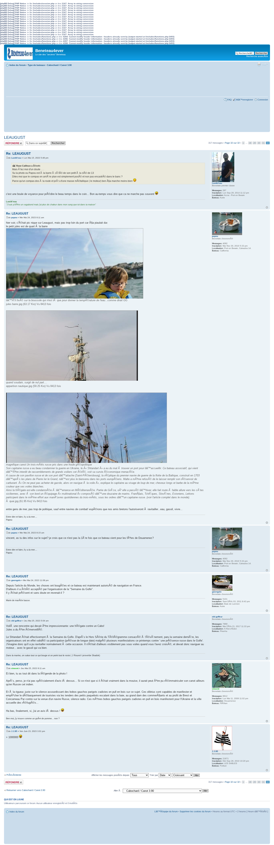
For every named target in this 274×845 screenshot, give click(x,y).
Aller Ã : (117, 790)
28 (250, 143)
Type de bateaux (36, 65)
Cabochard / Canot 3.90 (59, 65)
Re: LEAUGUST (18, 153)
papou (14, 217)
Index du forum (17, 65)
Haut (267, 207)
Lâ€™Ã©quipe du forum (166, 811)
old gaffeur (16, 621)
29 (254, 143)
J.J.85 (14, 731)
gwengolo (16, 580)
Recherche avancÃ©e (257, 56)
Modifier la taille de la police (265, 64)
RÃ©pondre (9, 142)
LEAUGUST (14, 137)
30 (259, 143)
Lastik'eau (16, 158)
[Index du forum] (20, 52)
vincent (14, 668)
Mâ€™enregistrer (244, 99)
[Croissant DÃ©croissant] (186, 775)
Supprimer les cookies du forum (195, 811)
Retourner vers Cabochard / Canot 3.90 (25, 790)
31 (263, 143)
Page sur (232, 143)
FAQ (229, 99)
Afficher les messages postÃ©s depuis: (110, 775)
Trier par (154, 775)
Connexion (263, 99)
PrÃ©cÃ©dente (13, 775)
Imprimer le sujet (259, 64)
